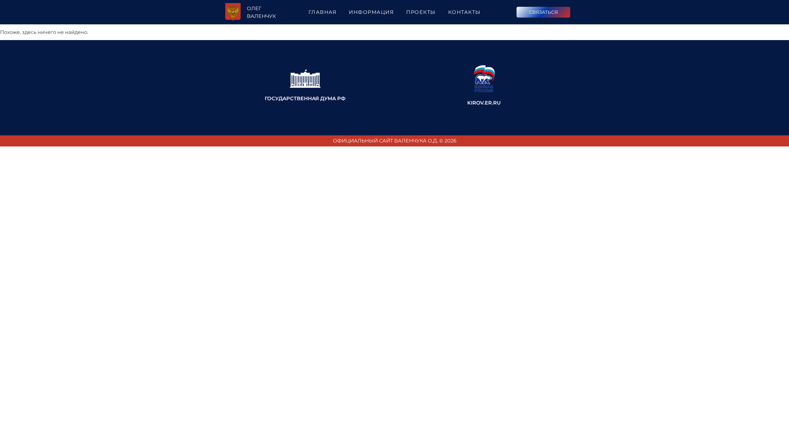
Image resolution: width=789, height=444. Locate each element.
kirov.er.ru (484, 103)
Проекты (421, 12)
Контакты (464, 12)
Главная (323, 12)
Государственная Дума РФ (305, 98)
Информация (371, 12)
